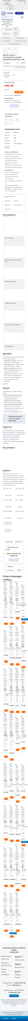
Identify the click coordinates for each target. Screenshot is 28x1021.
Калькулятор (4, 963)
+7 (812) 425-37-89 (19, 983)
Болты (4, 51)
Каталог (15, 48)
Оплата (16, 200)
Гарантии (7, 205)
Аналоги (7, 209)
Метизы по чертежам (18, 964)
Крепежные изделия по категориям (11, 49)
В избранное (7, 63)
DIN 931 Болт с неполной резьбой (10, 52)
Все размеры (18, 205)
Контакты (17, 977)
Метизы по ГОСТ (19, 967)
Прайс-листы (5, 959)
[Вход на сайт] (3, 9)
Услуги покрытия (20, 960)
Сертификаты (5, 974)
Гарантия (4, 969)
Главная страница (7, 48)
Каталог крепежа (6, 956)
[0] (20, 17)
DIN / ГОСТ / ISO (6, 965)
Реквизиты (18, 974)
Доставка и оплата (18, 972)
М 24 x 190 (9, 542)
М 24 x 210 (18, 542)
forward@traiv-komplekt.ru (10, 398)
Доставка (7, 200)
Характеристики (10, 196)
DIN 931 (16, 132)
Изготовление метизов (19, 957)
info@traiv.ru (16, 985)
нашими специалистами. (9, 485)
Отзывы (3, 972)
